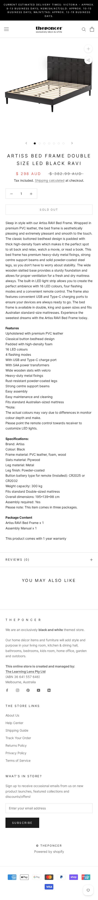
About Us (12, 715)
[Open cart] (92, 29)
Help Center (14, 723)
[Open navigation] (6, 29)
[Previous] (26, 143)
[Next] (72, 143)
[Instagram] (17, 690)
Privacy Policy (15, 753)
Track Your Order (18, 738)
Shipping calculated (49, 180)
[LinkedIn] (49, 690)
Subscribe (22, 822)
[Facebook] (7, 690)
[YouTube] (38, 690)
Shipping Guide (16, 730)
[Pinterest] (28, 690)
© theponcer (49, 845)
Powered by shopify (49, 851)
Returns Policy (16, 745)
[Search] (84, 29)
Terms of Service (18, 760)
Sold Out (49, 209)
